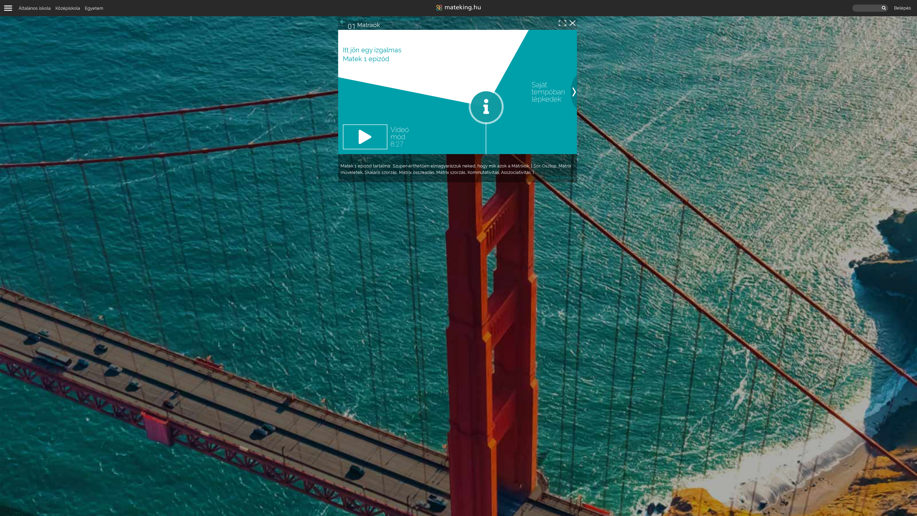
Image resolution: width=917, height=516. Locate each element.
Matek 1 (349, 165)
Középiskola (67, 8)
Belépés (902, 8)
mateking (458, 8)
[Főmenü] (8, 8)
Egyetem (94, 8)
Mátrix (565, 165)
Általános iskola (35, 8)
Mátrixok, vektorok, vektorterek (393, 19)
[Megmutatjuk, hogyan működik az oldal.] (486, 106)
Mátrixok (520, 165)
